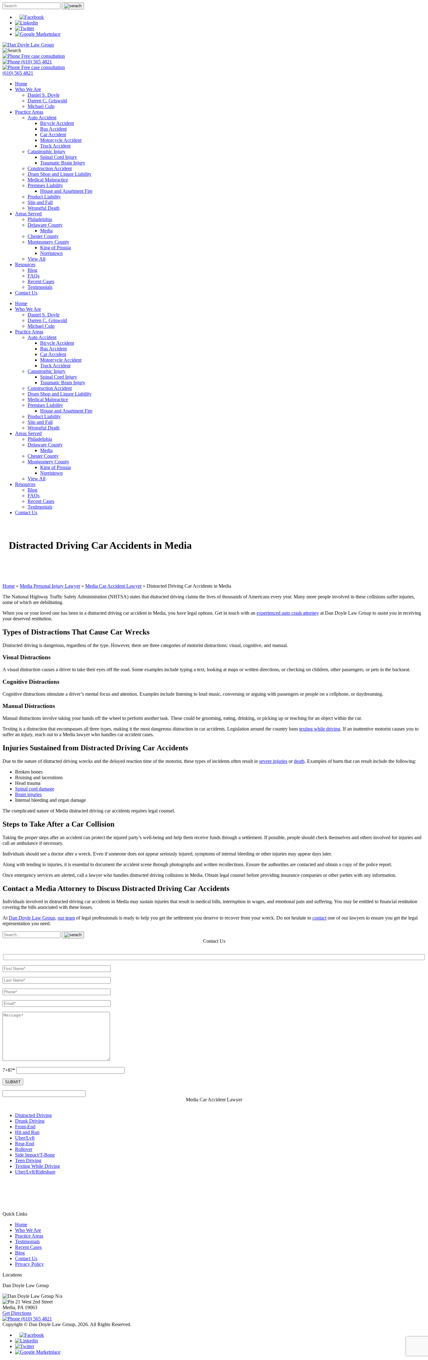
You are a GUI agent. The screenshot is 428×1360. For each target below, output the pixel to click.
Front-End (25, 1126)
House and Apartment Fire (66, 191)
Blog (32, 270)
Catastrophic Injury (46, 151)
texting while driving (319, 728)
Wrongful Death (44, 208)
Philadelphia (40, 219)
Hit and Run (27, 1132)
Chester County (43, 236)
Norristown (51, 253)
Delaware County (45, 225)
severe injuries (273, 761)
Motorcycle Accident (60, 140)
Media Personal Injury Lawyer (50, 586)
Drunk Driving (29, 1121)
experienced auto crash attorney (288, 613)
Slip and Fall (40, 202)
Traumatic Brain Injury (62, 162)
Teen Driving (28, 1160)
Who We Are (28, 89)
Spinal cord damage (34, 788)
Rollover (23, 1149)
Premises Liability (45, 185)
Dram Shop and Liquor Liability (59, 174)
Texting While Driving (37, 1166)
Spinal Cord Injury (58, 157)
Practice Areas (29, 112)
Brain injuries (28, 794)
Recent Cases (41, 281)
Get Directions (17, 1313)
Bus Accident (53, 129)
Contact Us (26, 292)
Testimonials (40, 287)
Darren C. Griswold (47, 100)
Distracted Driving (33, 1115)
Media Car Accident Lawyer (113, 586)
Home (21, 83)
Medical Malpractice (48, 179)
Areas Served (28, 213)
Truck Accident (55, 145)
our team (66, 917)
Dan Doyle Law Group (32, 917)
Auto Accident (42, 117)
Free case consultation (42, 56)
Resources (25, 264)
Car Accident (53, 134)
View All (36, 259)
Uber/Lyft (24, 1138)
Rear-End (24, 1143)
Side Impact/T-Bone (35, 1155)
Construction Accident (50, 168)
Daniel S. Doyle (44, 95)
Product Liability (44, 196)
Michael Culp (41, 106)
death (299, 761)
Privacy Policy (29, 1264)
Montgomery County (48, 242)
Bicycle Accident (57, 123)
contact (319, 917)
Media (46, 230)
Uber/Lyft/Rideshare (35, 1171)
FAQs (33, 275)
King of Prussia (55, 247)
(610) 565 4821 (36, 61)
